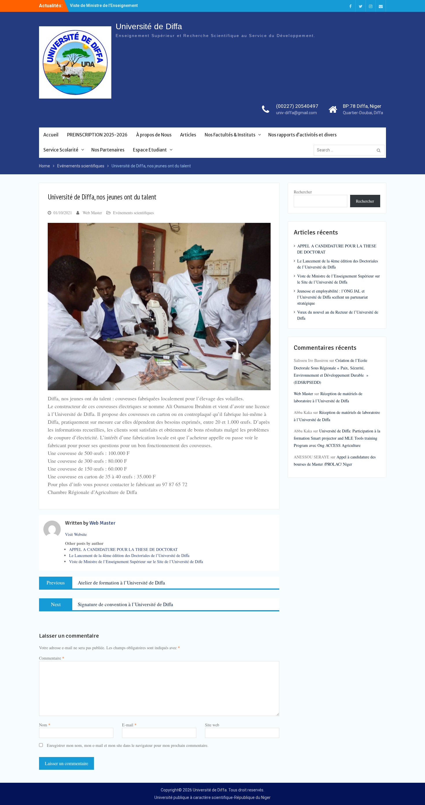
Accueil (50, 135)
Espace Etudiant (150, 150)
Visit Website (76, 534)
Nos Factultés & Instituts (230, 135)
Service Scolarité (60, 150)
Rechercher (303, 192)
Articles (188, 135)
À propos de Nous (153, 135)
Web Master (92, 212)
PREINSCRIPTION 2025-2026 (97, 135)
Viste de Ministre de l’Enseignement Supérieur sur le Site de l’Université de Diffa (136, 561)
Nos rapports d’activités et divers (302, 135)
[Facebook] (350, 6)
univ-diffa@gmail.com (296, 112)
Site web (212, 725)
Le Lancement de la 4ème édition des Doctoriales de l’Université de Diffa (129, 555)
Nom (44, 725)
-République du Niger (252, 797)
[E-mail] (381, 6)
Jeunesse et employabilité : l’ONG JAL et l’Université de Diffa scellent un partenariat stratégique (332, 297)
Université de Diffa (149, 26)
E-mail (129, 725)
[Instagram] (371, 6)
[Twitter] (360, 6)
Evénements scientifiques (133, 212)
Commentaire (51, 658)
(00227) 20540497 (297, 106)
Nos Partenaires (107, 150)
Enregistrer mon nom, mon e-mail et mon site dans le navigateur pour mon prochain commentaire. (127, 745)
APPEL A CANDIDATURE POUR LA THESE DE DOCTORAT (123, 549)
